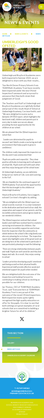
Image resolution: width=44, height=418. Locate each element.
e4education (32, 405)
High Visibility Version (22, 407)
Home (4, 34)
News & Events (21, 34)
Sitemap (22, 412)
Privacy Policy (22, 414)
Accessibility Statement (22, 409)
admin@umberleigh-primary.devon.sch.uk (22, 392)
